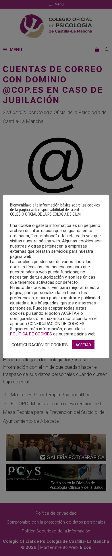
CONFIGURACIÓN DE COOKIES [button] (39, 345)
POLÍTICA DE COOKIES (31, 334)
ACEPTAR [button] (83, 345)
